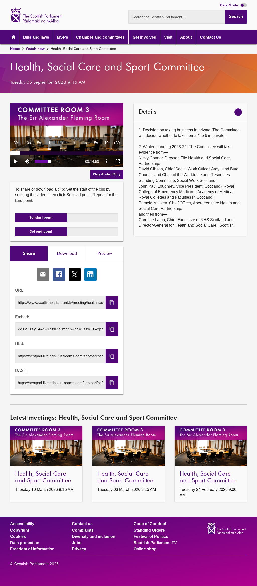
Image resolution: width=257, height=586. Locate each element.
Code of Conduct (150, 524)
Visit (168, 37)
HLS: (19, 343)
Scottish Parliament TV (155, 543)
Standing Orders (149, 530)
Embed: (22, 317)
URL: (19, 290)
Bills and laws (36, 37)
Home (15, 49)
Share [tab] (29, 253)
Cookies (18, 537)
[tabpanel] (66, 328)
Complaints (83, 530)
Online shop (145, 549)
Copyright (19, 530)
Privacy (79, 549)
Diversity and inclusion (93, 537)
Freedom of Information (32, 549)
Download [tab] (67, 253)
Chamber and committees (100, 37)
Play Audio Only (106, 174)
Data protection (24, 543)
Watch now (35, 49)
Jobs (76, 543)
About (186, 37)
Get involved (144, 37)
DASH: (21, 370)
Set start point (40, 217)
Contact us (82, 524)
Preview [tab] (105, 253)
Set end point (41, 231)
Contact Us (210, 37)
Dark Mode (229, 5)
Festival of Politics (151, 537)
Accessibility (22, 524)
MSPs (62, 37)
